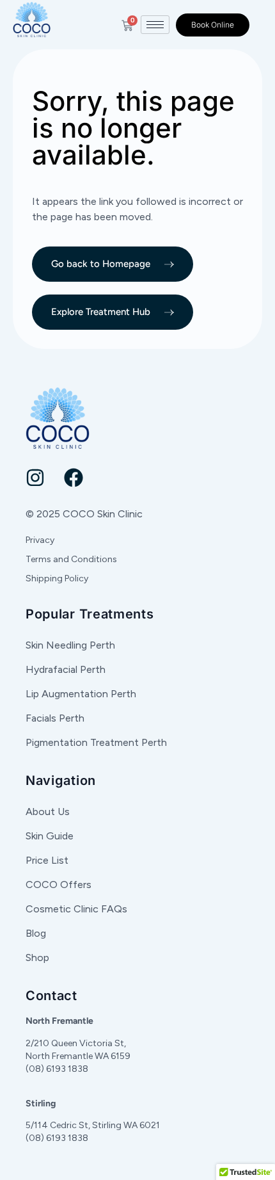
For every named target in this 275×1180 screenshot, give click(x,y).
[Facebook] (73, 477)
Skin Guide (50, 836)
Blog (36, 933)
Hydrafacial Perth (66, 669)
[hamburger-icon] (155, 24)
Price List (47, 860)
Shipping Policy (57, 578)
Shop (37, 957)
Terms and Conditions (71, 559)
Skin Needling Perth (70, 645)
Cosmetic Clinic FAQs (76, 909)
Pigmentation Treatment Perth (96, 742)
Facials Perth (55, 718)
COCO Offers (58, 884)
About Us (48, 811)
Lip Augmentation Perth (81, 694)
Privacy (40, 540)
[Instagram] (35, 477)
